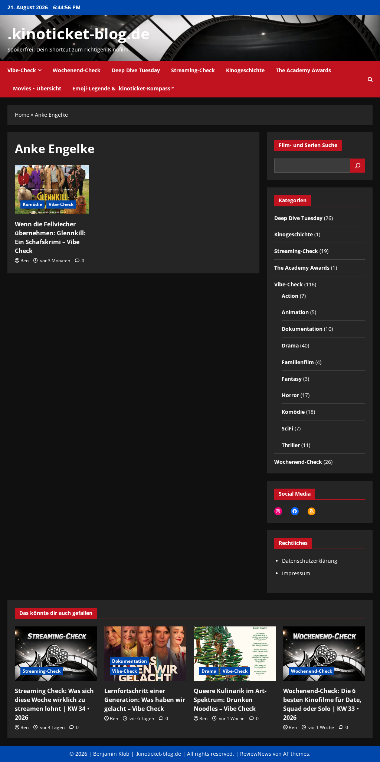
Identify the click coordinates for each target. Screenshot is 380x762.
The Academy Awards (303, 70)
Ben (24, 260)
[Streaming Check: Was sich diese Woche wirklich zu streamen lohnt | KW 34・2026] (56, 653)
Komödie (32, 204)
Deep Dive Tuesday (136, 70)
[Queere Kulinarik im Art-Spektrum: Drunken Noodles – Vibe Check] (235, 653)
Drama (290, 345)
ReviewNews (255, 753)
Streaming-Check (193, 70)
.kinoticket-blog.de (78, 33)
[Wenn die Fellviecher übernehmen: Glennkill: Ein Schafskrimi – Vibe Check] (52, 189)
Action (290, 295)
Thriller (291, 445)
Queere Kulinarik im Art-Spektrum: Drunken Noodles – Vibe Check (230, 700)
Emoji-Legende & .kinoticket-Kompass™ (123, 88)
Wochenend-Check (77, 70)
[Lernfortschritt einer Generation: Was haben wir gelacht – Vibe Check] (145, 653)
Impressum (296, 573)
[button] (370, 79)
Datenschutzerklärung (309, 560)
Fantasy (292, 378)
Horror (290, 395)
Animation (295, 312)
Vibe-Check (21, 70)
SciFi (287, 428)
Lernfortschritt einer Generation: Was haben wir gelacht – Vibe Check (144, 700)
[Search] (357, 166)
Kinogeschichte (245, 70)
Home (22, 114)
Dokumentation (302, 328)
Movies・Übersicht (37, 88)
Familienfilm (298, 362)
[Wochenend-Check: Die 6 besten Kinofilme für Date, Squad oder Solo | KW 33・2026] (324, 653)
